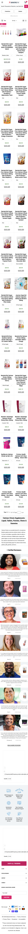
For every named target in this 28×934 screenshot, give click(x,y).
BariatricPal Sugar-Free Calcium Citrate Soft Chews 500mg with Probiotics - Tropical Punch (7, 257)
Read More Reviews (14, 745)
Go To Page (14, 512)
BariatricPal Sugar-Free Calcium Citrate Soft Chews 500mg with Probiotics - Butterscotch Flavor (21, 174)
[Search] (26, 6)
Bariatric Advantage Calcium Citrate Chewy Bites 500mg (7, 418)
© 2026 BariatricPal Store (8, 916)
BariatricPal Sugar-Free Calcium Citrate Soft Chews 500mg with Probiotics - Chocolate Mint (21, 257)
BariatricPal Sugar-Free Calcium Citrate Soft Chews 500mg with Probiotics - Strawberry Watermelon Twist (7, 91)
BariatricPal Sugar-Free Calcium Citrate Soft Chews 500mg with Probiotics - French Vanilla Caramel (21, 91)
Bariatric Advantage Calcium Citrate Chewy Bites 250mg (21, 418)
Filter (5, 20)
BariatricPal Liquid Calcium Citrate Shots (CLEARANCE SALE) (7, 46)
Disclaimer (14, 919)
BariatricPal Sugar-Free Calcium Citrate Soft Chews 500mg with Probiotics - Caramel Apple (7, 215)
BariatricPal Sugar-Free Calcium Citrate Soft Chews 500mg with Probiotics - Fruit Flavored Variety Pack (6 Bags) (21, 381)
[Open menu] (2, 2)
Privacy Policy (6, 919)
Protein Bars (7, 11)
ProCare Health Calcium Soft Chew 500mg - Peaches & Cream (21, 494)
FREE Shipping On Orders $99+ (8, 795)
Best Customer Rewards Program (19, 808)
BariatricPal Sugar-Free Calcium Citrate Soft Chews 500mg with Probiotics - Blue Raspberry (7, 174)
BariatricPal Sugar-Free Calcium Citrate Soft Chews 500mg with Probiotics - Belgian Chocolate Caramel (21, 216)
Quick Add (7, 62)
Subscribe (8, 897)
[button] (25, 2)
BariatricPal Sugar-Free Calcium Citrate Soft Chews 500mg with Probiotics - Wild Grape (21, 133)
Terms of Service (21, 916)
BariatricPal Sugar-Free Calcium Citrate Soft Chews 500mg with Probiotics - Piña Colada (7, 298)
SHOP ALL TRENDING (14, 863)
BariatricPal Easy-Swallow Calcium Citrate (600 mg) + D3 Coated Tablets (7, 338)
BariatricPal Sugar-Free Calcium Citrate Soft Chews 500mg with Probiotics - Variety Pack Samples (21, 48)
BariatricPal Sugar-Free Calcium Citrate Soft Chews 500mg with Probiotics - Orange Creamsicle (7, 133)
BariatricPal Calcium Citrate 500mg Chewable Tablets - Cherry (7, 378)
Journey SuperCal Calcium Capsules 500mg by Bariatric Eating (21, 297)
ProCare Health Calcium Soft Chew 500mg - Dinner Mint (21, 456)
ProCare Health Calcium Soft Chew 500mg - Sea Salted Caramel (7, 494)
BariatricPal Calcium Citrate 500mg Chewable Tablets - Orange (21, 338)
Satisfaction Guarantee (9, 808)
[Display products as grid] (23, 20)
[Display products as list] (26, 20)
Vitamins (20, 11)
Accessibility (22, 919)
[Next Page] (9, 512)
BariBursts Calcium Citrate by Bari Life (7, 455)
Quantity (5, 778)
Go (22, 512)
